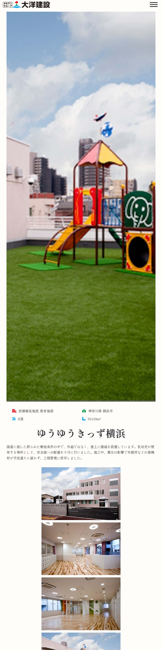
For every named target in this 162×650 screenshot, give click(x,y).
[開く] (153, 4)
